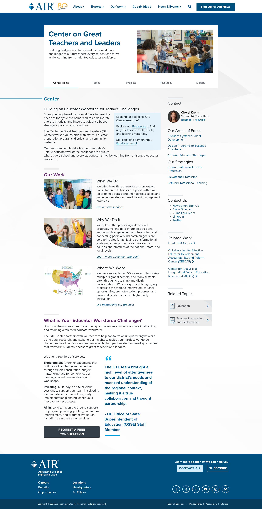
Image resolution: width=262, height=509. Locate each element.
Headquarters (82, 487)
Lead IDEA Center (179, 243)
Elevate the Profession (182, 177)
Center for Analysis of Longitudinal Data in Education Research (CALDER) (188, 272)
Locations (79, 482)
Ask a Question (183, 209)
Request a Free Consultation (71, 432)
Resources (166, 82)
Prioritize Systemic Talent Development (184, 138)
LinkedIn (178, 217)
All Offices (79, 492)
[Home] (48, 6)
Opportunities (47, 492)
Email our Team (185, 213)
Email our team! (126, 143)
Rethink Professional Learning (187, 183)
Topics (96, 82)
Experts (200, 82)
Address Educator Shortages (187, 155)
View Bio (200, 120)
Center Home (61, 82)
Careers (43, 482)
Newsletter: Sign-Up (186, 206)
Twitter (177, 220)
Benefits (43, 487)
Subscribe (218, 468)
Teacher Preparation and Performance (189, 320)
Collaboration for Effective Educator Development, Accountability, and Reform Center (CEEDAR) (186, 256)
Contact (186, 120)
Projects (131, 82)
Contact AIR (190, 468)
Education (183, 306)
